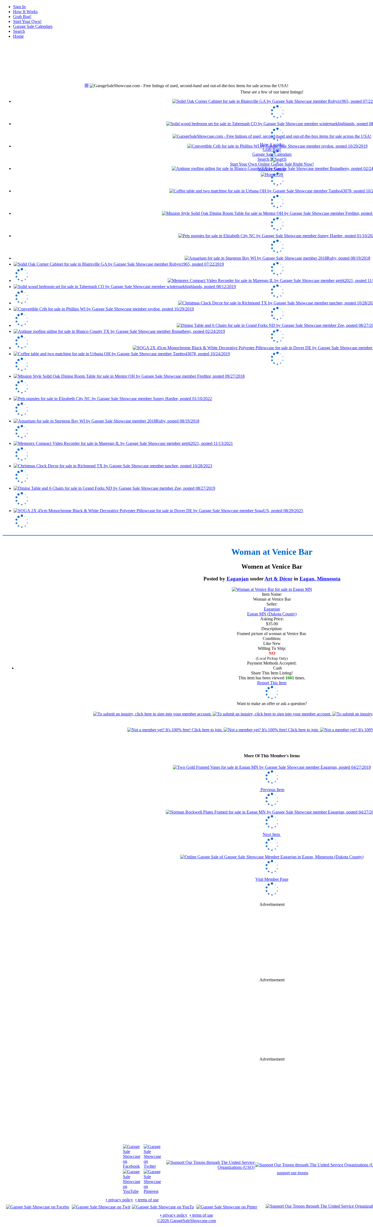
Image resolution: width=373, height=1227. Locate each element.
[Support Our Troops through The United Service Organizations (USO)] (210, 1167)
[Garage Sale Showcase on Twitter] (152, 1166)
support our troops (292, 1172)
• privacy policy (119, 1199)
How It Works (25, 11)
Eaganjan (238, 579)
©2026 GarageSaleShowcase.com (186, 1220)
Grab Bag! (22, 16)
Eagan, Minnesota (320, 579)
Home (18, 36)
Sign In (19, 6)
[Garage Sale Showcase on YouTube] (131, 1191)
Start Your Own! (27, 21)
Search (19, 31)
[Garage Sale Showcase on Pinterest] (152, 1191)
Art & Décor (278, 579)
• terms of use (147, 1199)
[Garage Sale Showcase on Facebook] (131, 1166)
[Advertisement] (272, 942)
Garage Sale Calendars (32, 26)
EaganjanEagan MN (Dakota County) (272, 611)
